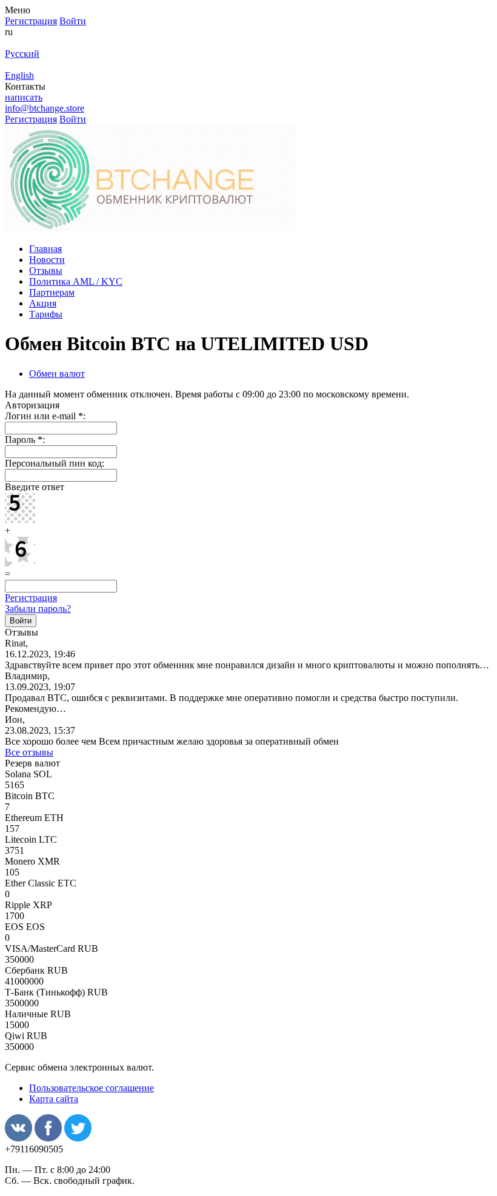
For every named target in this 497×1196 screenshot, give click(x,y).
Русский (22, 53)
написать (23, 97)
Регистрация (31, 598)
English (19, 75)
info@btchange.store (44, 108)
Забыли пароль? (38, 608)
